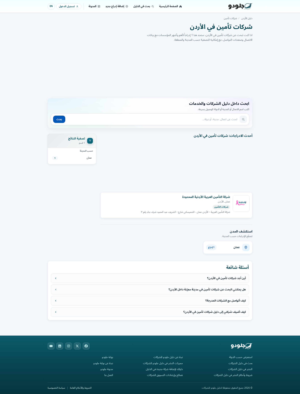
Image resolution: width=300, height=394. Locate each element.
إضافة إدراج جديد (114, 6)
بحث (59, 119)
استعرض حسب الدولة (240, 357)
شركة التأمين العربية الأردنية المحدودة (206, 197)
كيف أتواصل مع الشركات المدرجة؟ (225, 301)
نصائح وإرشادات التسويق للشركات (165, 375)
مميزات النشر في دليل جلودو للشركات (163, 363)
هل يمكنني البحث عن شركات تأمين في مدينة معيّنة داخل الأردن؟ (207, 289)
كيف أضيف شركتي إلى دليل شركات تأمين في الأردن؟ (214, 312)
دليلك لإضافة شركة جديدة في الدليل (164, 369)
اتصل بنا (108, 375)
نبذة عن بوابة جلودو (103, 363)
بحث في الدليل (141, 6)
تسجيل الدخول (67, 6)
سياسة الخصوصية (56, 388)
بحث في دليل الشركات (240, 363)
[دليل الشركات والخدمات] (235, 6)
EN (51, 6)
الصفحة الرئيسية (168, 6)
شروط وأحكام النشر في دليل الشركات (233, 375)
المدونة (92, 6)
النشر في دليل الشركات (240, 369)
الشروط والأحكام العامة (80, 388)
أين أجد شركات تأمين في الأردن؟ (226, 278)
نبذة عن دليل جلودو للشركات (168, 357)
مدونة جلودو (107, 369)
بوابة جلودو (107, 357)
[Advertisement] (150, 69)
